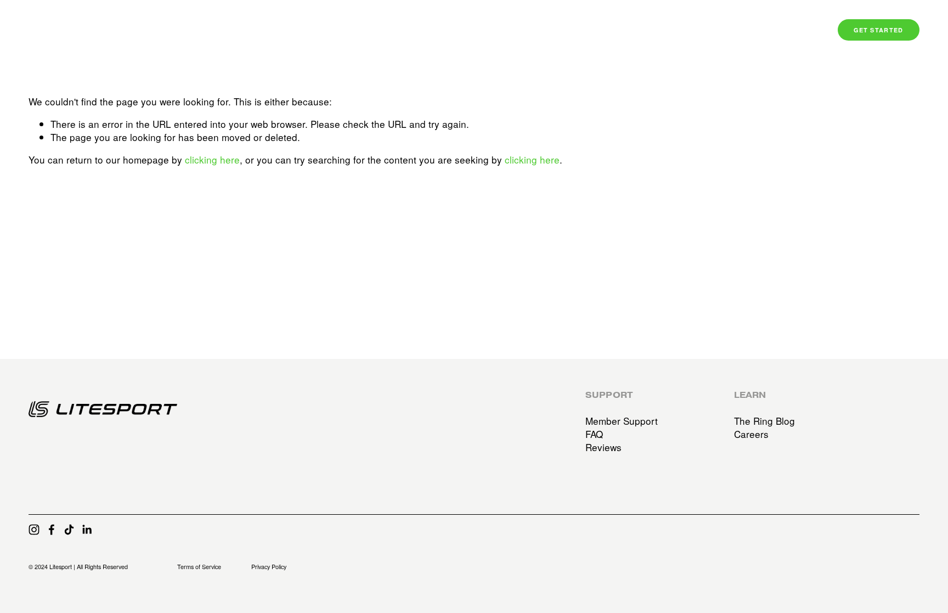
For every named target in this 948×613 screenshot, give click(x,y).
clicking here (212, 159)
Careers (751, 434)
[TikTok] (69, 529)
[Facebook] (51, 529)
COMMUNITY (739, 30)
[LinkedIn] (86, 529)
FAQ (594, 434)
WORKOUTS (675, 30)
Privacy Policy (268, 567)
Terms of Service (199, 567)
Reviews (603, 447)
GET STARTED (878, 30)
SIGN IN (796, 30)
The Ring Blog (764, 421)
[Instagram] (34, 529)
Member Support (621, 421)
